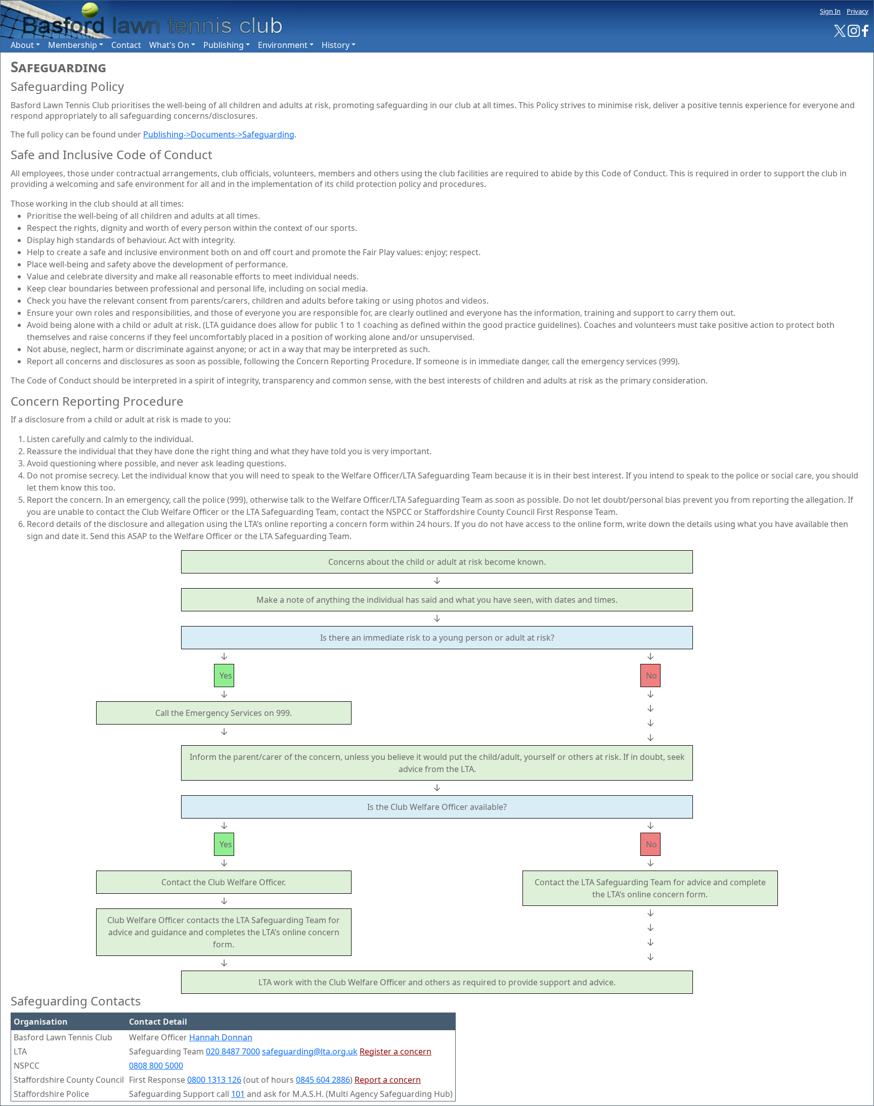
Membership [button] (72, 45)
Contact (126, 45)
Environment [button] (283, 45)
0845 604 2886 (323, 1079)
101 (238, 1093)
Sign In (830, 11)
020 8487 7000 (233, 1051)
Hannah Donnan (220, 1037)
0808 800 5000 (156, 1065)
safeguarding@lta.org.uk (310, 1051)
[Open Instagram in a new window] (854, 30)
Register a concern (395, 1051)
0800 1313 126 (214, 1079)
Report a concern (388, 1079)
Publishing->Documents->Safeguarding (218, 134)
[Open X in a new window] (840, 30)
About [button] (22, 45)
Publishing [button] (223, 45)
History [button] (335, 45)
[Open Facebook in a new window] (865, 30)
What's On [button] (169, 45)
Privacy (857, 11)
